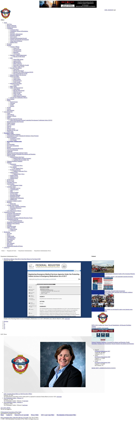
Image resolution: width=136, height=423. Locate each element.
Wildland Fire (13, 199)
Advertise (12, 103)
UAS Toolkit (13, 140)
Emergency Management (16, 34)
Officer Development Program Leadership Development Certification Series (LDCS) (31, 120)
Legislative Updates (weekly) (14, 201)
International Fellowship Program (15, 121)
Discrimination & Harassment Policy (66, 415)
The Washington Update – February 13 (13, 398)
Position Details (14, 175)
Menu (2, 20)
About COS (16, 48)
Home (3, 250)
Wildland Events (14, 176)
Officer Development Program (14, 118)
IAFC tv (9, 127)
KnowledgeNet (11, 239)
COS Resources (17, 51)
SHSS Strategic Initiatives (19, 96)
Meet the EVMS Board (19, 56)
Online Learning (11, 123)
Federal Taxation (14, 192)
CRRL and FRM (11, 227)
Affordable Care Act (15, 188)
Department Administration (14, 141)
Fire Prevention (11, 144)
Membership (7, 232)
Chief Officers (10, 114)
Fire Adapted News (18, 168)
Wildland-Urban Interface (13, 223)
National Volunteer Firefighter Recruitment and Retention (21, 154)
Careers (9, 109)
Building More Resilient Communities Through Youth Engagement (108, 291)
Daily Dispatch (10, 243)
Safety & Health (11, 155)
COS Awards (16, 53)
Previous (6, 321)
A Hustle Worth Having (13, 205)
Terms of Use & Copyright (21, 415)
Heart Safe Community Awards (21, 65)
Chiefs (8, 113)
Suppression (13, 164)
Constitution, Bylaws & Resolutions (19, 31)
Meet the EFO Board (18, 70)
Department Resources (15, 208)
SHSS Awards (16, 93)
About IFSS (16, 85)
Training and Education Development (19, 39)
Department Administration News (42, 250)
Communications (14, 29)
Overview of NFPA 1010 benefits (100, 328)
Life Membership (11, 237)
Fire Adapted (13, 167)
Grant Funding (10, 184)
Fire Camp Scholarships (13, 145)
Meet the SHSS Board (18, 90)
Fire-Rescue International (13, 215)
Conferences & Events (9, 212)
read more (67, 318)
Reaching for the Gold (12, 130)
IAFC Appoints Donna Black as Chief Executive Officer (18, 393)
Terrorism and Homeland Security (18, 38)
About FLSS (16, 77)
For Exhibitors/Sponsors (16, 220)
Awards (9, 107)
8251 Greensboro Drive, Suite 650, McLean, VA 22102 (14, 417)
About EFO (16, 69)
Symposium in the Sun (12, 219)
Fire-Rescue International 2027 (102, 351)
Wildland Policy (14, 172)
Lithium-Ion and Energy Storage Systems (17, 152)
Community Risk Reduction (14, 213)
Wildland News (14, 178)
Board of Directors (11, 25)
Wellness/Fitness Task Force (17, 157)
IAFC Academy (11, 124)
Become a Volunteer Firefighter (18, 206)
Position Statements (12, 27)
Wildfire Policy (14, 42)
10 (4, 324)
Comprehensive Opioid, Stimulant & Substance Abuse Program (22, 135)
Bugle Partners (10, 99)
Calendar (9, 225)
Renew (8, 234)
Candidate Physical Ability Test (21, 160)
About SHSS (16, 89)
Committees (10, 28)
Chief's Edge (10, 131)
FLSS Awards (16, 82)
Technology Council (15, 138)
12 (4, 327)
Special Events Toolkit (97, 308)
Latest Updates (17, 61)
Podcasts (9, 126)
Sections (9, 45)
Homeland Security (15, 196)
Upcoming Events (11, 226)
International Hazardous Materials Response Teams (19, 217)
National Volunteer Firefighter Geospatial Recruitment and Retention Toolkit (111, 342)
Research (9, 202)
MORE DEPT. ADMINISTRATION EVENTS (104, 368)
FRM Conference (17, 63)
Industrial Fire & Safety (16, 83)
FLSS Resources (17, 80)
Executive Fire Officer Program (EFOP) (23, 72)
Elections (12, 32)
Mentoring (15, 52)
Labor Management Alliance (14, 210)
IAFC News (4, 334)
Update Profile (10, 236)
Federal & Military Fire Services (18, 75)
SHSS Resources (17, 92)
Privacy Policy (35, 415)
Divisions (9, 44)
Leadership (9, 151)
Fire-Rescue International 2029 (102, 362)
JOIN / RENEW (109, 10)
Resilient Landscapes (15, 169)
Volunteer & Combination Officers (18, 97)
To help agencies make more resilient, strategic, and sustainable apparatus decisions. (112, 276)
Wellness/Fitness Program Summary (22, 158)
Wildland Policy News (18, 174)
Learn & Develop (8, 111)
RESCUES (13, 203)
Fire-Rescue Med (11, 216)
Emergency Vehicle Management (18, 55)
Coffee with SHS (17, 94)
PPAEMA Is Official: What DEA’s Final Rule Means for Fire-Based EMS (22, 259)
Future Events (13, 229)
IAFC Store (10, 240)
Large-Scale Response (12, 150)
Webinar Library (11, 128)
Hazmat (9, 147)
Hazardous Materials (15, 35)
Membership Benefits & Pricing (15, 246)
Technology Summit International (15, 222)
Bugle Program (14, 102)
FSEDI (8, 117)
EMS (11, 58)
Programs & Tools (9, 133)
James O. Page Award (18, 66)
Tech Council (13, 36)
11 (4, 325)
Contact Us (13, 209)
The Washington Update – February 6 (13, 402)
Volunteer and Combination (17, 198)
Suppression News (18, 165)
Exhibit (12, 104)
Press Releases (10, 110)
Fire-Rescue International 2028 (102, 357)
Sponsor (12, 106)
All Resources (10, 179)
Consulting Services (12, 182)
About (5, 22)
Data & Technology (12, 137)
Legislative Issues (11, 186)
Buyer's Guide (10, 181)
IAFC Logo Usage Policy (47, 415)
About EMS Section (18, 59)
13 (4, 328)
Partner (8, 100)
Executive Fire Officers (16, 68)
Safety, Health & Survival (16, 87)
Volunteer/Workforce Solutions (14, 161)
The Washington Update (16, 185)
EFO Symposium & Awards (20, 73)
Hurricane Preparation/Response (15, 148)
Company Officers (14, 46)
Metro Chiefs (13, 86)
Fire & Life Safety (14, 76)
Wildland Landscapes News (20, 171)
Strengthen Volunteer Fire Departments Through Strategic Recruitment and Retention (113, 343)
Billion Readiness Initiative (13, 134)
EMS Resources (17, 62)
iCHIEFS (9, 242)
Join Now (9, 24)
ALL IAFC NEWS (5, 407)
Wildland (9, 162)
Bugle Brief (10, 244)
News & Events (17, 49)
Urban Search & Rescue (16, 41)
